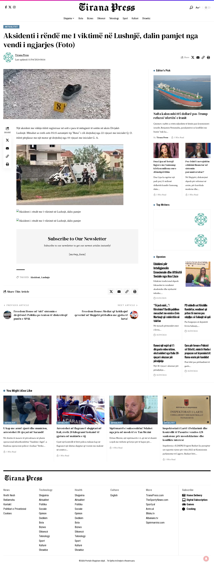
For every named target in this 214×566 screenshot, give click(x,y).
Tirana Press (22, 55)
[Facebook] (6, 7)
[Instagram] (14, 7)
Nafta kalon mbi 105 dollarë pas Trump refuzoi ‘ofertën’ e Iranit (180, 116)
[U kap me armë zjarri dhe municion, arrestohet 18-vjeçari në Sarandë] (27, 410)
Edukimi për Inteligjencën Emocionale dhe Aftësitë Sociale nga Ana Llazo (167, 269)
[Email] (198, 57)
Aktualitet (11, 26)
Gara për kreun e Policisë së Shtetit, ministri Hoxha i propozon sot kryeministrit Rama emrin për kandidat (197, 351)
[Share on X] (192, 57)
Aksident (35, 277)
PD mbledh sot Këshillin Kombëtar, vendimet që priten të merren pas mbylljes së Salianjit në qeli (197, 311)
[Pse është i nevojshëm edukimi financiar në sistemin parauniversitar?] (198, 150)
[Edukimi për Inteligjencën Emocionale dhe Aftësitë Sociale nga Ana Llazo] (198, 274)
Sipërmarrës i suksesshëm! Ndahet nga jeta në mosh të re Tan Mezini (131, 430)
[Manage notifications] (206, 558)
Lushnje (45, 277)
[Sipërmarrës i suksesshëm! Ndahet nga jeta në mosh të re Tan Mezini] (134, 410)
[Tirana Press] (107, 8)
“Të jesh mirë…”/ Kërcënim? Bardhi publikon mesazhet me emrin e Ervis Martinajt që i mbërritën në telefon (166, 313)
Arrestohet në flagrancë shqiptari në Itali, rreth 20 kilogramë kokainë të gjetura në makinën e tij (79, 432)
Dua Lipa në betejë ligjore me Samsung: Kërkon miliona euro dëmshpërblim (164, 167)
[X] (10, 7)
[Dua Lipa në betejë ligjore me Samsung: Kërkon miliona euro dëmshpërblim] (166, 150)
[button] (191, 7)
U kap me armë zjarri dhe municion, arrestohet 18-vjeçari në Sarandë (25, 430)
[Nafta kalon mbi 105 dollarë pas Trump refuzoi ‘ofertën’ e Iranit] (182, 92)
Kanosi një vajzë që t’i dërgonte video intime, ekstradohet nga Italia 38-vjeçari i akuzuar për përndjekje (166, 353)
